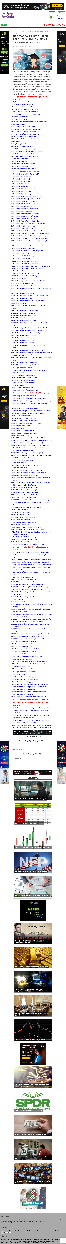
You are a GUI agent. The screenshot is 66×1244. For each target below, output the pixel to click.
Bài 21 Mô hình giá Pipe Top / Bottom (24, 313)
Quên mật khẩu (61, 18)
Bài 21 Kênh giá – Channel (21, 458)
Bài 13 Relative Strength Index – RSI (24, 430)
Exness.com (9, 1239)
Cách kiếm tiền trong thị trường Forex (24, 136)
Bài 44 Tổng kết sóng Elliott (21, 524)
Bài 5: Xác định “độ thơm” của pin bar (24, 383)
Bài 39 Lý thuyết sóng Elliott (21, 512)
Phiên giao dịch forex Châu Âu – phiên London (27, 129)
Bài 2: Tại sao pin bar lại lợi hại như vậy (24, 375)
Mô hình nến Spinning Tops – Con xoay (24, 228)
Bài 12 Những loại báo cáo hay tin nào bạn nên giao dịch (29, 584)
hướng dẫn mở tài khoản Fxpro (45, 1241)
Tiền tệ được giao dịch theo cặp (23, 104)
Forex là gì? (16, 99)
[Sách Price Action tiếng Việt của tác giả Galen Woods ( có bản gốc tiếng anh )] (33, 1077)
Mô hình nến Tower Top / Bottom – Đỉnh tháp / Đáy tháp (30, 238)
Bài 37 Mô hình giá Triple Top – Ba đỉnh (25, 362)
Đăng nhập (28, 741)
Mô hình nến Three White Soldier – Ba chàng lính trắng (29, 236)
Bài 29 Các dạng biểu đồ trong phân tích (25, 169)
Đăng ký (35, 741)
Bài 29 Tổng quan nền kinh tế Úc (22, 646)
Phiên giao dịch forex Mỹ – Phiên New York (26, 131)
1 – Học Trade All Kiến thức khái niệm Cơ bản (30, 97)
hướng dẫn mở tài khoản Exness (22, 1239)
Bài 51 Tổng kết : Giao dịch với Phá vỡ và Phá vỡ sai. (28, 544)
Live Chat (37, 91)
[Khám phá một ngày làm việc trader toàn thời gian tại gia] (33, 1149)
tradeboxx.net (5, 1242)
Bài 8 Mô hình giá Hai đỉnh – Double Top (25, 276)
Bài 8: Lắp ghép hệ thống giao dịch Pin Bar (25, 390)
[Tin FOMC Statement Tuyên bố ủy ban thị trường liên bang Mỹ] (33, 1006)
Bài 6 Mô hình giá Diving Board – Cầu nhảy (25, 271)
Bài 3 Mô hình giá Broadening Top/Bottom (25, 263)
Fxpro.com (34, 1241)
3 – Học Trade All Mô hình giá (24, 256)
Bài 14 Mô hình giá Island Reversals (23, 293)
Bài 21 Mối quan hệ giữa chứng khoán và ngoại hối (28, 621)
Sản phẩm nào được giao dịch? (22, 107)
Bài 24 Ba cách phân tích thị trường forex (25, 156)
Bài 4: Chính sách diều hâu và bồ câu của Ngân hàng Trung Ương (32, 560)
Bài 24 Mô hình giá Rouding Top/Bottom (25, 320)
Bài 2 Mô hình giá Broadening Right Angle (25, 261)
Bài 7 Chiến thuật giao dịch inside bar (24, 689)
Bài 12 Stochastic (18, 428)
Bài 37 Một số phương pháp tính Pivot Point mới (27, 507)
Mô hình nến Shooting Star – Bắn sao (24, 226)
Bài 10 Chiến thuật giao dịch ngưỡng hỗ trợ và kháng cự (29, 696)
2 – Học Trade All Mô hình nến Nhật (26, 171)
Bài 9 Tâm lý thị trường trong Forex (23, 577)
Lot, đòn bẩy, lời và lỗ (19, 144)
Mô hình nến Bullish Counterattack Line (25, 189)
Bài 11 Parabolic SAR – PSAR (22, 425)
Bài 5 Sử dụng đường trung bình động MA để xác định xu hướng (32, 411)
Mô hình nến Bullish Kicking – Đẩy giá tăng (25, 216)
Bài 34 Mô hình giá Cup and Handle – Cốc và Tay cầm (29, 350)
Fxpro (28, 1241)
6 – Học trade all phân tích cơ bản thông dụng (30, 547)
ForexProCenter (53, 24)
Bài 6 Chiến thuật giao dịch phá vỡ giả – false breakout (29, 687)
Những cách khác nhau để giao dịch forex (25, 109)
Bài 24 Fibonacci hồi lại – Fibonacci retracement (27, 465)
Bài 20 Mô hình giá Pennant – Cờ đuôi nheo (26, 310)
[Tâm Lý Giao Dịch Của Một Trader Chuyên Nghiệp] (33, 791)
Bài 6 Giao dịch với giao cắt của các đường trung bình (29, 413)
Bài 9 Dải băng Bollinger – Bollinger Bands (25, 421)
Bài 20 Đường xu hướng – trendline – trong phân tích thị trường (32, 455)
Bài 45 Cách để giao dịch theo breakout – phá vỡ (27, 527)
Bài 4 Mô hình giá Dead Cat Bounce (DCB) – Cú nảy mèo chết (31, 266)
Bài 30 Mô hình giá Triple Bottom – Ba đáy (26, 338)
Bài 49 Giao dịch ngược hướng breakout (25, 539)
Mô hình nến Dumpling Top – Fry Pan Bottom (26, 199)
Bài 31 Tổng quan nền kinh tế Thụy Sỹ (24, 651)
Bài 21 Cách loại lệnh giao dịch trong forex (25, 149)
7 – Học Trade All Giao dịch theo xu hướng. (29, 654)
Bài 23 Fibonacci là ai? (19, 463)
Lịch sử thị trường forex (20, 117)
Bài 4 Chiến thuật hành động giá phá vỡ (24, 682)
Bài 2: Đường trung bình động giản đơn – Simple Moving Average (32, 401)
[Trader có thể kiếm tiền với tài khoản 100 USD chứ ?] (33, 1125)
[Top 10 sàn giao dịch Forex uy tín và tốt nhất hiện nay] (33, 886)
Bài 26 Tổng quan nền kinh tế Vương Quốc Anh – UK (28, 639)
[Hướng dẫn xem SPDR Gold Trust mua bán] (33, 1101)
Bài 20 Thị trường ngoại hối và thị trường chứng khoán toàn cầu (32, 619)
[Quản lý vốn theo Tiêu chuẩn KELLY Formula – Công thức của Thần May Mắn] (33, 933)
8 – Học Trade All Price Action (24, 672)
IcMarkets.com (54, 1239)
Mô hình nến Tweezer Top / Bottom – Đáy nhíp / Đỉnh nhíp (31, 246)
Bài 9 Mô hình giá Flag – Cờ (21, 278)
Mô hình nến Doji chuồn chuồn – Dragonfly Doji (27, 196)
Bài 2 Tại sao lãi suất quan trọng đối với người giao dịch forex (31, 552)
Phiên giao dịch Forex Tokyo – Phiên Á (24, 126)
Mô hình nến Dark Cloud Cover (22, 191)
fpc (22, 1242)
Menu (4, 25)
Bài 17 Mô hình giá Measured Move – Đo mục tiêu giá (29, 301)
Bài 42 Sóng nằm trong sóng (21, 519)
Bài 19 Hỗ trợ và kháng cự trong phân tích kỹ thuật (28, 453)
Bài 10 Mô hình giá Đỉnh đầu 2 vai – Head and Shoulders (29, 281)
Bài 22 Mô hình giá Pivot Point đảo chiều (25, 315)
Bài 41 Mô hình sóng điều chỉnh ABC (24, 517)
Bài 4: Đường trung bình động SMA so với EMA (27, 408)
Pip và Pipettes (18, 141)
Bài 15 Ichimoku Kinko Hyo (21, 435)
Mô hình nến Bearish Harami (21, 179)
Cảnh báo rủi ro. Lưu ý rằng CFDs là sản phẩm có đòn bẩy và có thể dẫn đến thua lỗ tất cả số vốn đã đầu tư (30, 1230)
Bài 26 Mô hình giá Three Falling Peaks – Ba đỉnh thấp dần (30, 328)
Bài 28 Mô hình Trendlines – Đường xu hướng (26, 333)
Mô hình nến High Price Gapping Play (24, 211)
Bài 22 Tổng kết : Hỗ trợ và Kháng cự (24, 460)
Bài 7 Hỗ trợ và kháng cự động (22, 416)
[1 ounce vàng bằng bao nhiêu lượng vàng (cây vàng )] (33, 957)
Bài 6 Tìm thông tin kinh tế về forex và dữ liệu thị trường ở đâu (32, 565)
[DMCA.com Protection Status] (6, 1233)
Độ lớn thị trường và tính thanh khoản (24, 102)
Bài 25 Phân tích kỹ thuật (20, 159)
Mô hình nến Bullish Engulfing (22, 184)
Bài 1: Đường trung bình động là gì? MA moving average (29, 398)
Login (63, 16)
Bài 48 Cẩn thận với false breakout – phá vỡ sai (27, 537)
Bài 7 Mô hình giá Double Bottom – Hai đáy (26, 273)
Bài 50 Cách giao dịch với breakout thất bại (26, 542)
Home (15, 31)
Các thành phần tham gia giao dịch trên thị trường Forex (30, 122)
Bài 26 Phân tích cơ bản (20, 161)
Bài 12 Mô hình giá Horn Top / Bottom (24, 286)
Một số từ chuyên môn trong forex (23, 146)
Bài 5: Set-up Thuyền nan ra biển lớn (24, 669)
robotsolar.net (28, 1242)
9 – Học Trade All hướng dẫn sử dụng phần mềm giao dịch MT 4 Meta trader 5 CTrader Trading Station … (31, 702)
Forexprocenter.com (6, 1220)
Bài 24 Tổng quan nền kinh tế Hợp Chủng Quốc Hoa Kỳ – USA (31, 634)
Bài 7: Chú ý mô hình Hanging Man (23, 387)
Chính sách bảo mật (6, 1222)
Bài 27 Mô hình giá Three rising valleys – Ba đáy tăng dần (30, 330)
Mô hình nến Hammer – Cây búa (22, 206)
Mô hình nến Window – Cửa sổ (22, 253)
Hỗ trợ (52, 12)
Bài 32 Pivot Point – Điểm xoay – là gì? (25, 490)
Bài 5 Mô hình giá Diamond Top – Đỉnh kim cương (28, 268)
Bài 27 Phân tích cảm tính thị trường (24, 164)
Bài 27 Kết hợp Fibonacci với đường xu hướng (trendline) (30, 472)
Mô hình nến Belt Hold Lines (21, 181)
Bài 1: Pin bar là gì (18, 373)
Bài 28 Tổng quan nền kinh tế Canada (24, 644)
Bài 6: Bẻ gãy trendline (20, 385)
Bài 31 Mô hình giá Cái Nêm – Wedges (24, 340)
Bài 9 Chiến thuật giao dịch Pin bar (23, 694)
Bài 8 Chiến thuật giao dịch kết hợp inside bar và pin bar (29, 692)
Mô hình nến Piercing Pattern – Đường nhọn (26, 221)
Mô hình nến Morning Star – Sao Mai (24, 218)
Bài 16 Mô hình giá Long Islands (22, 298)
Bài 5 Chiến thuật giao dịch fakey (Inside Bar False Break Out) (31, 684)
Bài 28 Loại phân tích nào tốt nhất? (23, 166)
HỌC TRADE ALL (24, 72)
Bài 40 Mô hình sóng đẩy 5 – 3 (22, 515)
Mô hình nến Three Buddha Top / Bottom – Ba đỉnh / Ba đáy (31, 233)
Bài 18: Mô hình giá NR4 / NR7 (22, 303)
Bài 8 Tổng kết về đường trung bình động (25, 418)
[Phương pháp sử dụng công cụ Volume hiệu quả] (33, 1030)
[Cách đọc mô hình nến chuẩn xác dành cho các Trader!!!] (33, 838)
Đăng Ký (61, 12)
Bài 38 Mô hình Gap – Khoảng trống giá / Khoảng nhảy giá (30, 365)
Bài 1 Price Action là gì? (20, 674)
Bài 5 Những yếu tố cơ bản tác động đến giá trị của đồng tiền (31, 562)
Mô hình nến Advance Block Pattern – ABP (26, 174)
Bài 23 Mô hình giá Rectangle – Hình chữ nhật (27, 318)
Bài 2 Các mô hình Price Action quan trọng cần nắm (28, 677)
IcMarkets (46, 1239)
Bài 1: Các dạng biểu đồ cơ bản (22, 258)
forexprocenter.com (15, 1242)
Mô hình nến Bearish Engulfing (22, 176)
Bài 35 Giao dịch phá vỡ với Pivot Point (24, 497)
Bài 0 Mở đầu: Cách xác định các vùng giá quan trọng (29, 370)
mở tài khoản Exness (37, 1239)
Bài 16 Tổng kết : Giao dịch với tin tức (24, 602)
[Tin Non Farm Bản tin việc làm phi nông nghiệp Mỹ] (33, 862)
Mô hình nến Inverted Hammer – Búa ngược (26, 213)
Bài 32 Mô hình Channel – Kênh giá (23, 343)
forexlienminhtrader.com (39, 1242)
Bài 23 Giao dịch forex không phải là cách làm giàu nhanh (30, 154)
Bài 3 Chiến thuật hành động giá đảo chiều (25, 679)
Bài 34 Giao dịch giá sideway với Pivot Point (26, 495)
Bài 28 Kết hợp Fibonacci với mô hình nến (25, 475)
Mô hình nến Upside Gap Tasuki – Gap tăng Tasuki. (28, 251)
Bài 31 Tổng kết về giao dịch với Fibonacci (25, 487)
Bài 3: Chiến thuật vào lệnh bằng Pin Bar (25, 378)
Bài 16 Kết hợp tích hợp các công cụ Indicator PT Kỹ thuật (31, 438)
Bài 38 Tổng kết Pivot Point (21, 510)
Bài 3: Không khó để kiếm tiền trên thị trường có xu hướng (30, 661)
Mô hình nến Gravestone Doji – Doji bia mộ (25, 204)
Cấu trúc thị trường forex (20, 119)
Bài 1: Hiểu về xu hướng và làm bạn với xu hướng (27, 656)
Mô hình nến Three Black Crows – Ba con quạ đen (28, 231)
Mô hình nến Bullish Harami (21, 186)
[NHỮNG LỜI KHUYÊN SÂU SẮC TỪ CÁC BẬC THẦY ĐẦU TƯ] (33, 1173)
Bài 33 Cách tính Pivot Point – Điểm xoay (25, 492)
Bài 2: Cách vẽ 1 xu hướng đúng (22, 659)
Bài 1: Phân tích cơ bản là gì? (21, 550)
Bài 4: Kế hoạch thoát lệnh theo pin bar (24, 380)
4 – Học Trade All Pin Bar (22, 368)
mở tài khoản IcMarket (20, 1241)
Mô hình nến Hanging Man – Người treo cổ (26, 208)
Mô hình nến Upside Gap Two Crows (24, 248)
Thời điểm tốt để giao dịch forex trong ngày (26, 134)
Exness (3, 1239)
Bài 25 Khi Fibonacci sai (20, 468)
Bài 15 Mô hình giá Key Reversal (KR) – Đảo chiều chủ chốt (30, 296)
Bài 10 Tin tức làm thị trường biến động (25, 579)
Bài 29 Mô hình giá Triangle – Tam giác (24, 335)
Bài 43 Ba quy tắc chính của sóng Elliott (25, 522)
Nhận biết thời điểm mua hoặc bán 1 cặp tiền (26, 139)
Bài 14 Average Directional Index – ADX (25, 433)
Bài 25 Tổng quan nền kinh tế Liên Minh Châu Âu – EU (29, 636)
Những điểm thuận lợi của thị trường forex (25, 112)
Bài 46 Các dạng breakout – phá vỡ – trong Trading (28, 529)
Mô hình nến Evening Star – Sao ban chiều (25, 201)
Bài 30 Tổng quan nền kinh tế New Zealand (26, 649)
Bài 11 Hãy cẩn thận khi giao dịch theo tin (25, 582)
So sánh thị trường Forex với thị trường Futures (27, 114)
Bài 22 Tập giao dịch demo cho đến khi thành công (28, 151)
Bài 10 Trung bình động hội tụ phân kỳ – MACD (27, 423)
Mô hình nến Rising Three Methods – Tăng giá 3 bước (29, 223)
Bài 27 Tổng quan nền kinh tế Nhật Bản (24, 641)
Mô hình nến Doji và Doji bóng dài (23, 194)
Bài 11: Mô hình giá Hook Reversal (23, 283)
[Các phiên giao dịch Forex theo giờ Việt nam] (33, 814)
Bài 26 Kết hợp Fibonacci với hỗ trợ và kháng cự (27, 470)
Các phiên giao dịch (19, 124)
